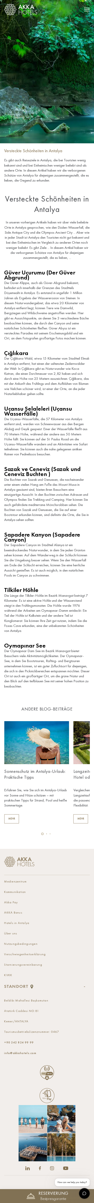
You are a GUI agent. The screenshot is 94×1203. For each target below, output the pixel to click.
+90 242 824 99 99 (19, 1042)
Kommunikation (15, 892)
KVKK (8, 975)
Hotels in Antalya (16, 923)
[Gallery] (47, 1133)
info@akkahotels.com (20, 1053)
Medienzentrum (15, 881)
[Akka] (19, 861)
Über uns (10, 933)
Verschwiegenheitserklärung (25, 954)
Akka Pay (11, 902)
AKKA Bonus (13, 912)
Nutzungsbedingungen (20, 944)
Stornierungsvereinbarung (23, 964)
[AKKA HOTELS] (22, 9)
